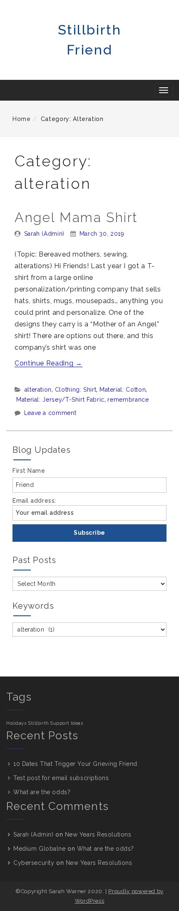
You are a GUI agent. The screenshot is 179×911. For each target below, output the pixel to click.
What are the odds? (41, 792)
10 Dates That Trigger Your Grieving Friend (75, 763)
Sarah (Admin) (44, 233)
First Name (28, 470)
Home (21, 119)
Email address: (34, 500)
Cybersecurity (33, 862)
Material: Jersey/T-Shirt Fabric (60, 399)
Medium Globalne (39, 848)
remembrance (128, 399)
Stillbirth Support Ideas (55, 723)
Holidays (16, 723)
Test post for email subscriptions (61, 778)
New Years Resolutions (98, 834)
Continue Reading (48, 363)
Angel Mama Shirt (76, 217)
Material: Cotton (122, 389)
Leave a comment (50, 413)
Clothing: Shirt (76, 389)
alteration (38, 389)
